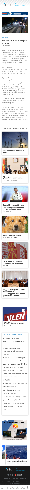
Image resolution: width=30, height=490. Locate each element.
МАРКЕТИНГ (7, 478)
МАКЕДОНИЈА (5, 38)
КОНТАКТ (15, 478)
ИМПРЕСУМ (23, 478)
